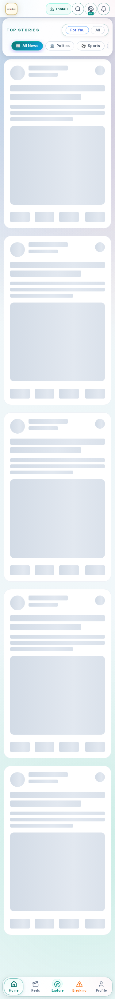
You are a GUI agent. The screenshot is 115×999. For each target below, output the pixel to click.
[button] (11, 9)
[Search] (78, 9)
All (97, 30)
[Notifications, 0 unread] (104, 9)
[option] (27, 45)
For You (77, 30)
